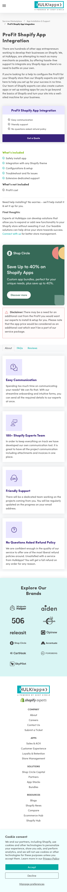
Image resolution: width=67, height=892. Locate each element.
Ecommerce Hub (33, 815)
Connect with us (11, 233)
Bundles (33, 787)
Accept (32, 867)
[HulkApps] (49, 5)
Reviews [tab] (32, 348)
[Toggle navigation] (4, 5)
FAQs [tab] (20, 348)
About (33, 715)
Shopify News (33, 805)
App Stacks (33, 782)
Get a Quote (33, 138)
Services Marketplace (12, 21)
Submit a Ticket (34, 730)
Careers (33, 720)
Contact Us (33, 725)
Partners (33, 776)
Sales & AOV (33, 743)
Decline (31, 875)
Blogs (33, 800)
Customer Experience (33, 748)
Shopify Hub (33, 820)
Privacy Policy (51, 858)
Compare (33, 810)
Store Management (33, 758)
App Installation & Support (38, 21)
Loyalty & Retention (33, 753)
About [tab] (8, 348)
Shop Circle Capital (33, 772)
